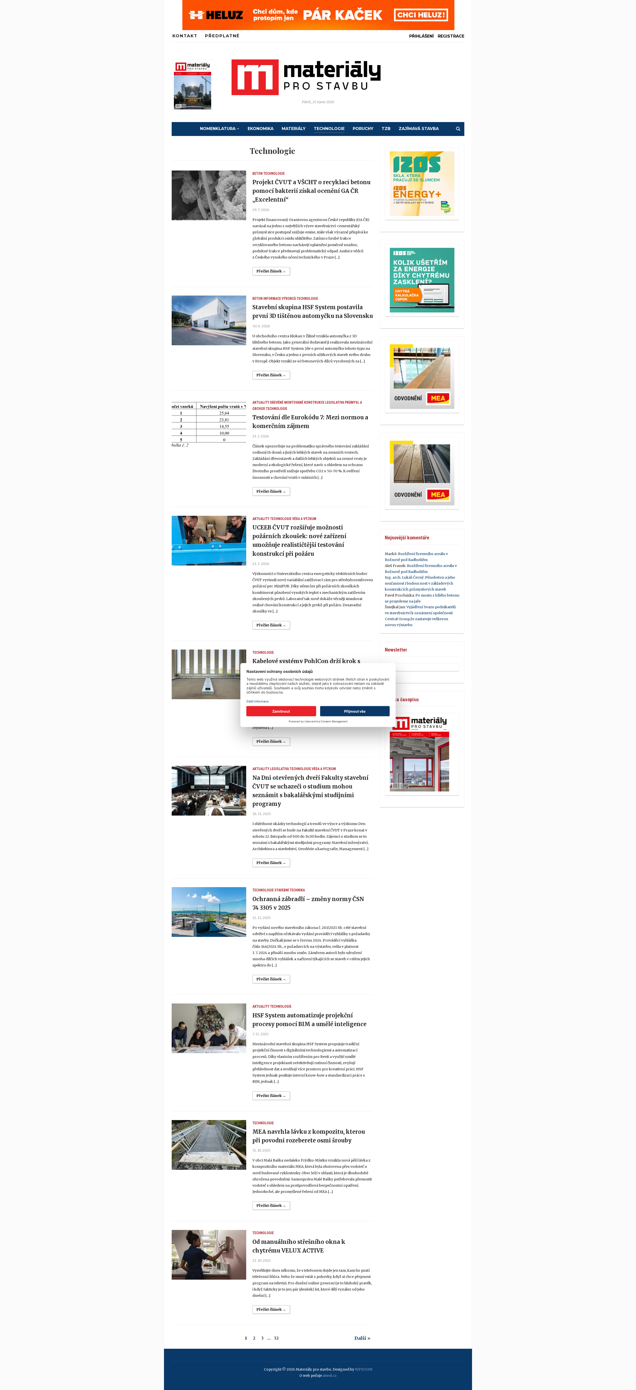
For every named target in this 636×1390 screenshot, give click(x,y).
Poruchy (363, 128)
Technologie (329, 128)
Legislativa (334, 402)
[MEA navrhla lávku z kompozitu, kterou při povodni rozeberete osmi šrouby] (209, 1145)
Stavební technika (290, 890)
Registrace (451, 36)
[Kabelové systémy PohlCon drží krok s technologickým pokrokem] (209, 674)
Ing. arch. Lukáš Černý (404, 577)
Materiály (294, 128)
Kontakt (185, 35)
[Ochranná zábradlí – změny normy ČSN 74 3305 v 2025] (209, 912)
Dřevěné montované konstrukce (297, 402)
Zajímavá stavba (419, 128)
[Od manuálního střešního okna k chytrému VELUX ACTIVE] (209, 1255)
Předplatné (222, 35)
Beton (257, 173)
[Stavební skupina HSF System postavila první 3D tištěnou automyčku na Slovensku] (209, 320)
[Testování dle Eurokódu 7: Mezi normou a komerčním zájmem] (209, 424)
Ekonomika (261, 128)
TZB (386, 128)
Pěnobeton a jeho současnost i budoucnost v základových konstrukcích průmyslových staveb (420, 583)
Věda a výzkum (304, 519)
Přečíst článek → (271, 271)
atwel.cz (330, 1375)
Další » (362, 1338)
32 (276, 1338)
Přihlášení (421, 36)
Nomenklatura (218, 128)
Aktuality (260, 402)
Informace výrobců (279, 299)
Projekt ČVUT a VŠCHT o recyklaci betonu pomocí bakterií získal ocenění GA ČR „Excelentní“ (311, 191)
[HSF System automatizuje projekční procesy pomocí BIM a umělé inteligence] (209, 1028)
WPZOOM (363, 1369)
